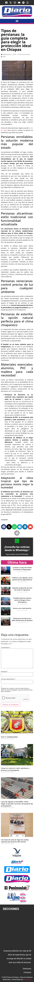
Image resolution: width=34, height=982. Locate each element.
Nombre (4, 671)
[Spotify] (23, 2)
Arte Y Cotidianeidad (9, 737)
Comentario (6, 647)
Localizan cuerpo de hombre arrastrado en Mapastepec (22, 568)
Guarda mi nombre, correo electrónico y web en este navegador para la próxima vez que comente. (16, 690)
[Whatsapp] (27, 2)
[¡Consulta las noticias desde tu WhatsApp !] (17, 540)
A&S (4, 57)
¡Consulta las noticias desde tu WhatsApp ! (17, 548)
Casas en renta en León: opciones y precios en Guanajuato (15, 769)
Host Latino (27, 979)
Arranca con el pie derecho (22, 608)
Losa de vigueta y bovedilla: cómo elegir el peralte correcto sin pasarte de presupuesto (17, 803)
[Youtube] (19, 2)
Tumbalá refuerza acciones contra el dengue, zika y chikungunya (22, 600)
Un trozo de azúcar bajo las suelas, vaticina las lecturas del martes (15, 841)
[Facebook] (6, 2)
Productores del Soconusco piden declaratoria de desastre (22, 619)
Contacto (27, 972)
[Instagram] (15, 2)
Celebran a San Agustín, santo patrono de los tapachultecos (22, 579)
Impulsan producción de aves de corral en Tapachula (22, 589)
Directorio (27, 968)
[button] (17, 21)
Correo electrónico (8, 679)
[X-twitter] (10, 2)
